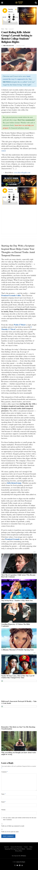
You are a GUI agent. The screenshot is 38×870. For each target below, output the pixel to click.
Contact (26, 847)
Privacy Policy (18, 851)
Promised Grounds (12, 539)
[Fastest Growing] (19, 180)
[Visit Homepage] (19, 2)
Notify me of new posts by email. (10, 832)
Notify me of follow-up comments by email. (12, 826)
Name (3, 794)
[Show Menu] (2, 2)
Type (6, 29)
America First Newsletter (16, 847)
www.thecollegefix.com (22, 172)
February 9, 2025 (21, 45)
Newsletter (29, 849)
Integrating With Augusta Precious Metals (15, 849)
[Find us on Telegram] (19, 865)
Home (2, 29)
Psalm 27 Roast (20, 324)
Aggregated (11, 29)
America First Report (20, 862)
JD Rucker (23, 856)
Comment (4, 772)
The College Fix (8, 45)
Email (3, 802)
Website (3, 810)
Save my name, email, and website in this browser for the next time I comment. (19, 818)
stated (3, 150)
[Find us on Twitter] (15, 865)
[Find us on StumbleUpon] (22, 865)
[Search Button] (36, 3)
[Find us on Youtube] (17, 865)
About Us (6, 847)
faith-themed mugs (14, 483)
